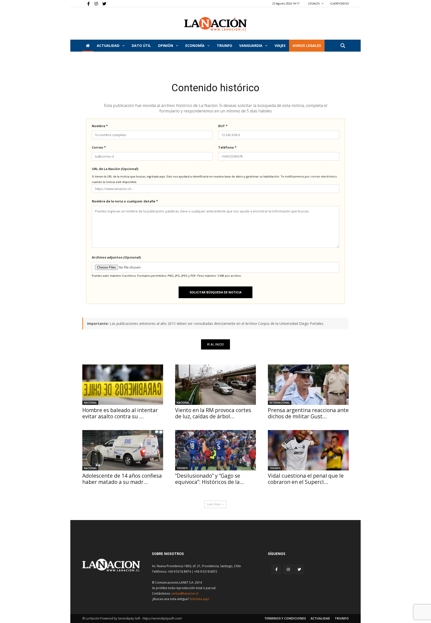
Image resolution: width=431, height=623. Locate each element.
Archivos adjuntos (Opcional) (116, 257)
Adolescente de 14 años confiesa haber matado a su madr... (122, 478)
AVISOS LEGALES (307, 45)
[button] (343, 46)
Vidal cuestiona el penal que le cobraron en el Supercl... (306, 478)
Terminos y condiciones (285, 618)
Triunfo (224, 45)
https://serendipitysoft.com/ (162, 618)
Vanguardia (251, 45)
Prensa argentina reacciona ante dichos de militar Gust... (308, 413)
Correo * (99, 147)
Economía (195, 45)
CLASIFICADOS (339, 3)
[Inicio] (87, 46)
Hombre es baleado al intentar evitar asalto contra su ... (120, 413)
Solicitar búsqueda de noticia (215, 292)
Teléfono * (227, 147)
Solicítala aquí (199, 599)
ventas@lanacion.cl (184, 593)
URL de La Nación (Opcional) (115, 169)
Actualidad (108, 45)
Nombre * (100, 126)
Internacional (279, 402)
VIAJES (280, 45)
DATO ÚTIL (141, 45)
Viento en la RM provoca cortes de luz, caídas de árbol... (213, 413)
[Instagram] (94, 3)
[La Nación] (215, 24)
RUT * (222, 126)
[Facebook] (86, 3)
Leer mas (213, 504)
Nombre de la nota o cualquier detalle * (125, 201)
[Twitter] (102, 3)
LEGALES (314, 3)
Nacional (90, 402)
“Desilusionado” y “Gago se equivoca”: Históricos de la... (209, 478)
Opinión (166, 45)
